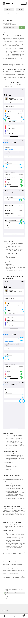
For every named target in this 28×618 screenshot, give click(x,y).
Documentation (5, 23)
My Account (4, 616)
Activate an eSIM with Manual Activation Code (14, 595)
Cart (21, 615)
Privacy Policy (4, 610)
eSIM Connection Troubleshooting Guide (10, 24)
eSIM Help (10, 23)
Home (4, 13)
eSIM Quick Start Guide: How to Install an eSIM (14, 590)
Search (14, 616)
